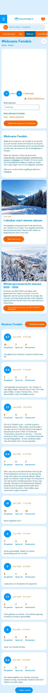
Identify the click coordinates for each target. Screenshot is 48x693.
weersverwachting (23, 158)
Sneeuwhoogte (9, 34)
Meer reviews (25, 690)
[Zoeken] (27, 27)
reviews (6, 160)
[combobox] (27, 27)
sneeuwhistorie (36, 158)
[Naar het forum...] (24, 197)
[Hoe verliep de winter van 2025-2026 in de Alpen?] (24, 264)
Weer (21, 34)
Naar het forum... (15, 239)
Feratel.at (7, 172)
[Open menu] (3, 19)
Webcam (30, 34)
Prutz (6, 117)
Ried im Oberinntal (16, 117)
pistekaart (16, 160)
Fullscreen (29, 94)
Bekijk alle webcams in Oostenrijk (21, 123)
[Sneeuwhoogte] (24, 19)
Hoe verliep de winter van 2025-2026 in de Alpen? (24, 308)
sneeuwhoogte (9, 158)
